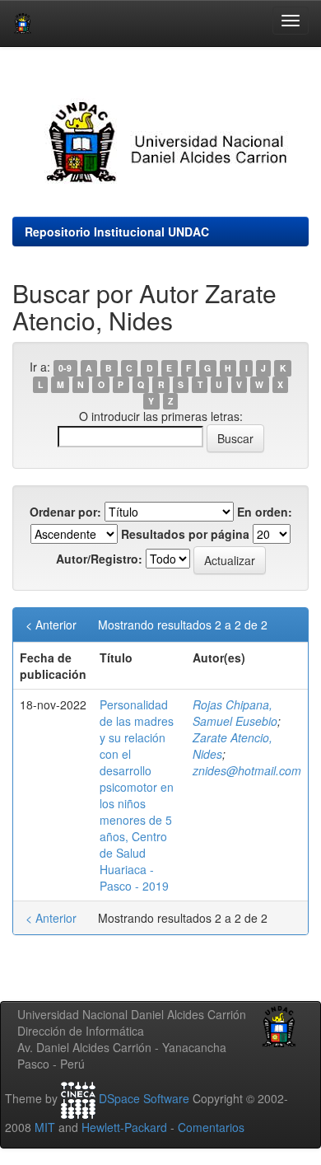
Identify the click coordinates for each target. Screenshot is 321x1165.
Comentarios (211, 1127)
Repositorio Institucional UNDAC (117, 231)
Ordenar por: (65, 511)
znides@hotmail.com (247, 770)
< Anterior (51, 624)
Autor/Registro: (99, 558)
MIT (45, 1127)
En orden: (264, 511)
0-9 (65, 368)
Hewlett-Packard (124, 1127)
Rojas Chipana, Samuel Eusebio (235, 712)
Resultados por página (185, 534)
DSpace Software (144, 1098)
